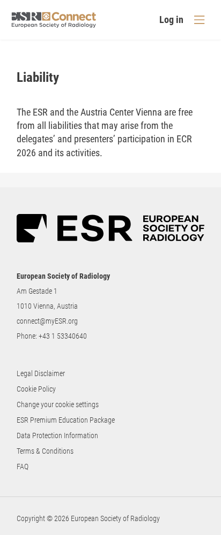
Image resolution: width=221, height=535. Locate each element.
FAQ (22, 466)
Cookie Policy (36, 389)
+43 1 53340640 (63, 336)
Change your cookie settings (58, 404)
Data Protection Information (57, 435)
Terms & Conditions (45, 451)
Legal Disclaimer (41, 373)
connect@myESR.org (47, 321)
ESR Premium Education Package (66, 420)
